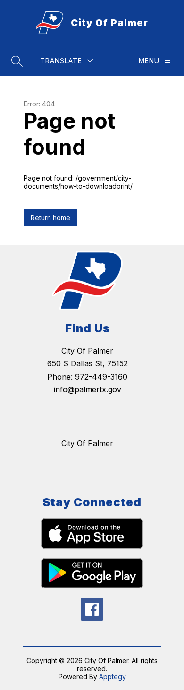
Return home (50, 218)
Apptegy (112, 677)
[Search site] (17, 61)
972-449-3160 (101, 376)
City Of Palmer (87, 443)
